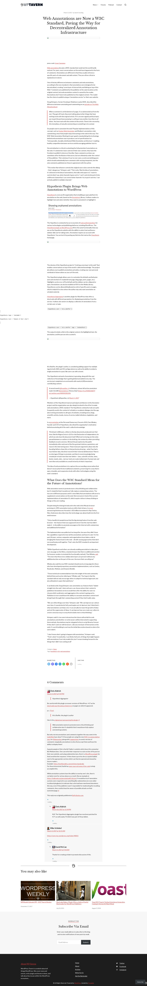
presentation (54, 422)
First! (52, 711)
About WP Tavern (28, 964)
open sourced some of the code (79, 766)
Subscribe (140, 982)
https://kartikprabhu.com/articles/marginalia (69, 764)
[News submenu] (97, 4)
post (91, 508)
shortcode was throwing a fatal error (59, 706)
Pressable (91, 983)
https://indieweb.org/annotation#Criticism (61, 778)
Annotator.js (76, 197)
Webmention (57, 739)
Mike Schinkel (56, 828)
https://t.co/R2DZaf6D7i (86, 391)
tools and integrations (87, 223)
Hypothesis (51, 195)
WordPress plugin (91, 754)
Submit (86, 942)
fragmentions (74, 739)
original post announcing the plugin (66, 720)
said (96, 554)
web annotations (65, 651)
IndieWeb (50, 737)
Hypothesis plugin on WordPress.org (59, 228)
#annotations (63, 391)
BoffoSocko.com (77, 795)
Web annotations (53, 68)
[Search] (125, 4)
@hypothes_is (64, 388)
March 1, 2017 (74, 398)
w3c (58, 651)
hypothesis (54, 651)
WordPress (77, 983)
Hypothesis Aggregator (55, 297)
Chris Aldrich (55, 691)
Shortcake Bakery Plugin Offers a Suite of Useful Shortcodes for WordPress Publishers (72, 903)
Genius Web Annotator (66, 131)
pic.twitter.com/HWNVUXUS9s (60, 393)
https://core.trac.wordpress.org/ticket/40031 (62, 836)
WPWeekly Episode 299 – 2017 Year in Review (36, 902)
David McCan (61, 847)
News (55, 649)
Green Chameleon (60, 63)
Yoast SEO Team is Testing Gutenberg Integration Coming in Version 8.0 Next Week (108, 903)
